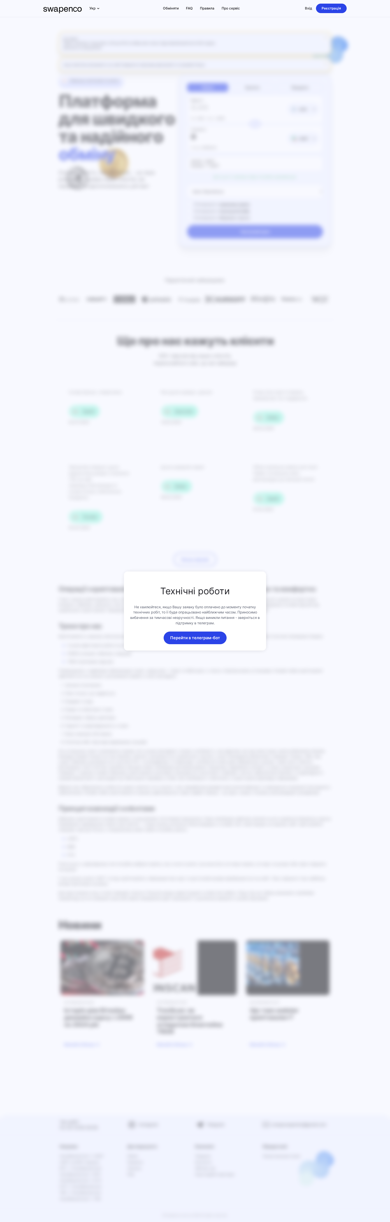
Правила (207, 8)
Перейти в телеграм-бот (195, 637)
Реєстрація (331, 8)
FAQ (189, 8)
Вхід (308, 8)
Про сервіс (231, 8)
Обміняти (171, 8)
